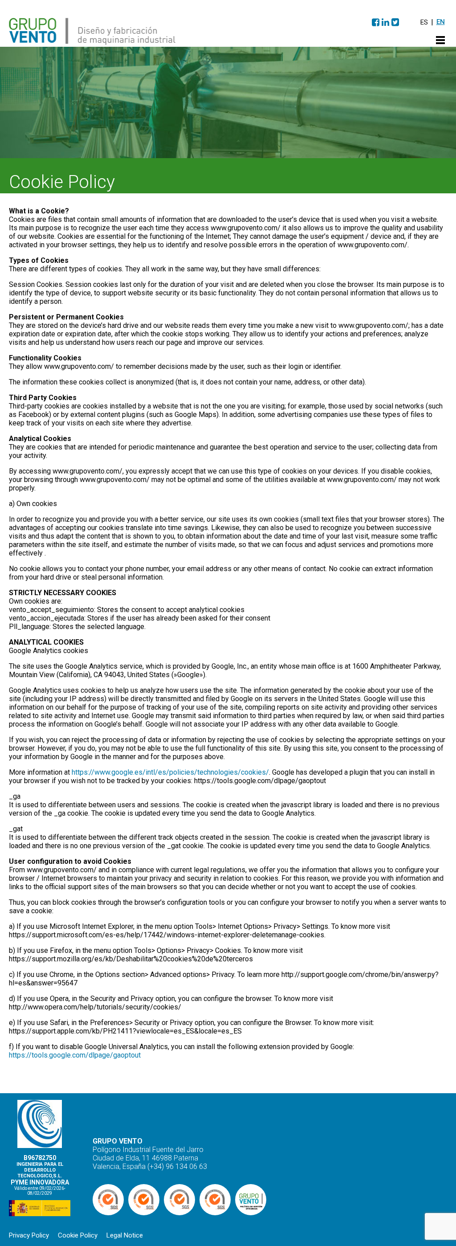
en (440, 22)
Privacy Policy (29, 1235)
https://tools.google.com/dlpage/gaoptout (75, 1055)
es (424, 22)
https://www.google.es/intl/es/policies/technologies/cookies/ (170, 772)
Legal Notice (124, 1235)
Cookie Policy (78, 1235)
